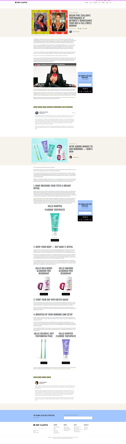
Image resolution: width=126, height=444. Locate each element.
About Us (55, 428)
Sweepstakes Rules (57, 432)
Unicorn (68, 261)
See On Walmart (55, 240)
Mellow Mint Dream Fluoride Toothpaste (52, 328)
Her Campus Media (57, 426)
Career (103, 2)
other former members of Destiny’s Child (49, 93)
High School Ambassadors (78, 429)
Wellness (95, 2)
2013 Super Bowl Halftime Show (54, 95)
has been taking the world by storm (50, 39)
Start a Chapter (76, 428)
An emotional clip (36, 57)
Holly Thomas (70, 57)
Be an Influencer (76, 430)
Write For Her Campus (77, 426)
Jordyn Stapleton (76, 31)
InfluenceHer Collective (67, 429)
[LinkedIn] (84, 28)
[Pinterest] (80, 28)
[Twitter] (82, 28)
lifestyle (39, 377)
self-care (44, 377)
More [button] (107, 2)
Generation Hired (66, 430)
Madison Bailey (75, 157)
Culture (86, 2)
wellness (48, 377)
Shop (54, 429)
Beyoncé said (35, 90)
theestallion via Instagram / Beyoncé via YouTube (40, 34)
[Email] (86, 28)
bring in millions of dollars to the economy (67, 97)
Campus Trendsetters (77, 431)
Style (91, 2)
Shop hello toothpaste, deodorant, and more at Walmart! (60, 368)
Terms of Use (56, 431)
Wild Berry (55, 261)
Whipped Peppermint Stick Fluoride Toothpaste (44, 199)
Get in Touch (86, 426)
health (35, 377)
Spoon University (66, 426)
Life (99, 2)
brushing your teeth (54, 179)
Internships (85, 429)
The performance (36, 44)
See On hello (44, 362)
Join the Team (86, 428)
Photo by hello (54, 237)
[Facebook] (78, 28)
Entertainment (75, 12)
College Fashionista (67, 428)
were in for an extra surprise (58, 40)
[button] (110, 2)
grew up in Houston (68, 44)
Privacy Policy (56, 430)
